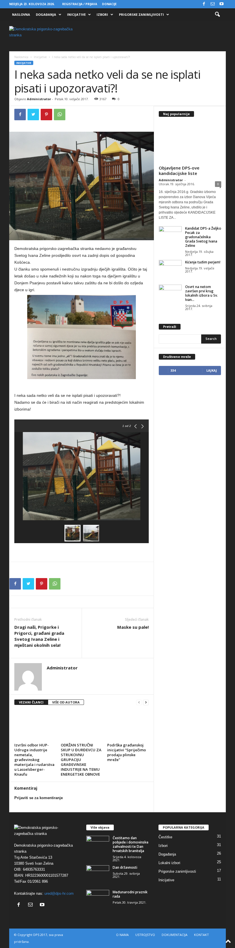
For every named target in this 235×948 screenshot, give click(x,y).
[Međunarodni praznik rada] (97, 898)
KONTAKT (201, 935)
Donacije (109, 4)
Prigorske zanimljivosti (141, 14)
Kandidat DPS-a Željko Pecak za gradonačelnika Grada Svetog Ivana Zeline (203, 237)
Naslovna (21, 14)
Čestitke (165, 837)
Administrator (39, 99)
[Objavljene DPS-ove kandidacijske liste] (190, 142)
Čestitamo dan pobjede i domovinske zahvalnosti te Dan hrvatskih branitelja (130, 844)
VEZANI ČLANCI (31, 702)
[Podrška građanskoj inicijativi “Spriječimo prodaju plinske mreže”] (128, 725)
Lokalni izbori (169, 863)
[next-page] (146, 702)
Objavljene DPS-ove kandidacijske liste (179, 170)
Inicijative (76, 14)
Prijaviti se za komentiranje (38, 798)
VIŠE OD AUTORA (66, 702)
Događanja (46, 14)
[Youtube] (221, 4)
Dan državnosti (125, 867)
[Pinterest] (46, 114)
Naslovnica (21, 57)
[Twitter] (33, 114)
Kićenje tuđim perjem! (202, 262)
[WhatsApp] (59, 114)
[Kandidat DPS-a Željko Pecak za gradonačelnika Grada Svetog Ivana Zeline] (170, 234)
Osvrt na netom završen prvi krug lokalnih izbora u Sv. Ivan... (201, 293)
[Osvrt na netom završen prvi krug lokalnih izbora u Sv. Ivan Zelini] (170, 293)
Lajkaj (211, 370)
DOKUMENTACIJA (174, 935)
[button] (217, 14)
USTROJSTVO (145, 935)
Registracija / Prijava (79, 4)
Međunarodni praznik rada (130, 894)
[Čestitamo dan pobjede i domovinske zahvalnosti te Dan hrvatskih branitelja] (97, 844)
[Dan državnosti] (97, 873)
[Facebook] (203, 4)
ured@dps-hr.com (59, 893)
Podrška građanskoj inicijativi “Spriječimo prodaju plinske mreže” (126, 752)
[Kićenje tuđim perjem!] (170, 268)
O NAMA (122, 935)
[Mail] (212, 4)
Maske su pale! (133, 627)
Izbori (102, 14)
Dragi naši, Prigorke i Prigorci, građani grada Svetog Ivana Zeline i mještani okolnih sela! (39, 636)
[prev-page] (139, 702)
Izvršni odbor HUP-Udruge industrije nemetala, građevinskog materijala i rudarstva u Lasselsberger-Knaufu (34, 759)
